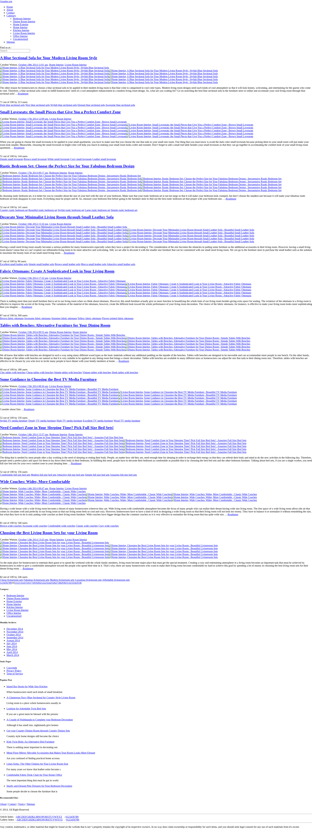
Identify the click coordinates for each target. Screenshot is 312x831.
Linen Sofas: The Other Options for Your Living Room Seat (37, 763)
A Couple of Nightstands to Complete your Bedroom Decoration (39, 719)
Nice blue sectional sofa (37, 105)
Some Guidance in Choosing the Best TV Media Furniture (48, 379)
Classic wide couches (87, 525)
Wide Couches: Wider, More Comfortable (35, 481)
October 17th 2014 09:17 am (33, 172)
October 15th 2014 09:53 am (33, 332)
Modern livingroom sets (62, 580)
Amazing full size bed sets (123, 474)
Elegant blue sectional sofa (91, 105)
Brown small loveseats (35, 159)
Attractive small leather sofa (121, 264)
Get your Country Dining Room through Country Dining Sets (38, 730)
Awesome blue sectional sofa (120, 105)
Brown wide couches (11, 525)
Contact (10, 12)
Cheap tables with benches (39, 372)
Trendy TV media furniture (42, 420)
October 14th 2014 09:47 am (33, 488)
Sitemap (10, 42)
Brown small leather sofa (67, 264)
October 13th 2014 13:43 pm (33, 539)
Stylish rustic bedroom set (71, 210)
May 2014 (11, 649)
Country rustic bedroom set (14, 210)
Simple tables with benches (68, 372)
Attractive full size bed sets (70, 474)
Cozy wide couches (108, 525)
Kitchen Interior (21, 30)
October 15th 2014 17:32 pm (33, 278)
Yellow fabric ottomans (89, 318)
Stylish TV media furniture (13, 420)
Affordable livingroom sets (116, 580)
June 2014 (11, 646)
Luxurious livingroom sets (88, 580)
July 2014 (11, 643)
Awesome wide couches (34, 525)
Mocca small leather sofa (93, 264)
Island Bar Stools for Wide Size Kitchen (26, 686)
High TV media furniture (69, 420)
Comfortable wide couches (61, 525)
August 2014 (13, 640)
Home (9, 7)
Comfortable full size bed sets (15, 474)
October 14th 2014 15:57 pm (33, 434)
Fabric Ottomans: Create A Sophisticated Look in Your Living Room (57, 271)
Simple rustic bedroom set (124, 210)
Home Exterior (20, 24)
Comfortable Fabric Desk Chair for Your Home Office (34, 774)
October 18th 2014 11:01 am (33, 64)
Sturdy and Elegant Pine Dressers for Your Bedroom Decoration (39, 786)
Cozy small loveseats (81, 159)
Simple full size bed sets (97, 474)
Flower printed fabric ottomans (117, 318)
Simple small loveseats (11, 159)
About (9, 9)
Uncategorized (20, 39)
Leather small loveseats (104, 159)
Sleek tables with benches (125, 372)
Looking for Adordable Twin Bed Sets (26, 708)
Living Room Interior (24, 33)
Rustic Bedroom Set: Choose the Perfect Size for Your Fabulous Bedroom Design (67, 166)
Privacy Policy (13, 670)
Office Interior (20, 36)
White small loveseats (58, 159)
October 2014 (13, 634)
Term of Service (14, 673)
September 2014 (14, 637)
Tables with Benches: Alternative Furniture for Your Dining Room (55, 325)
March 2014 (12, 655)
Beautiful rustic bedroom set (42, 210)
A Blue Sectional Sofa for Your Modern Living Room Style (48, 58)
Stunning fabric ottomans (64, 318)
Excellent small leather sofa (14, 264)
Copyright (11, 667)
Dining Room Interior (24, 21)
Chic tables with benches (13, 372)
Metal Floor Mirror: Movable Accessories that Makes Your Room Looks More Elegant (50, 752)
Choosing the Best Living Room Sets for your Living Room (49, 533)
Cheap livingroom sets (11, 580)
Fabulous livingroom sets (36, 580)
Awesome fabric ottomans (37, 318)
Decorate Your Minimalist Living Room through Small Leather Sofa (57, 217)
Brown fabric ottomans (12, 318)
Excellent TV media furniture (98, 420)
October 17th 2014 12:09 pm (33, 118)
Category (11, 15)
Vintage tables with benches (97, 372)
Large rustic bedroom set (97, 210)
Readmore (23, 93)
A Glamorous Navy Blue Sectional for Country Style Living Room (40, 697)
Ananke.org (6, 1)
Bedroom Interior (22, 18)
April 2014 (12, 652)
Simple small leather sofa (41, 264)
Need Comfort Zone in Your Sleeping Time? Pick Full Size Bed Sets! (57, 427)
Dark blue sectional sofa (12, 105)
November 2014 (14, 631)
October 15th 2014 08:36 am (33, 386)
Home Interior (20, 27)
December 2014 (14, 628)
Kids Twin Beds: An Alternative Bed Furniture (30, 741)
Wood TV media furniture (127, 420)
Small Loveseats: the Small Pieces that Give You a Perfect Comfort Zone (60, 112)
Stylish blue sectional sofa (63, 105)
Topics (21, 804)
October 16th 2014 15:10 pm (33, 224)
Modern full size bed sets (43, 474)
